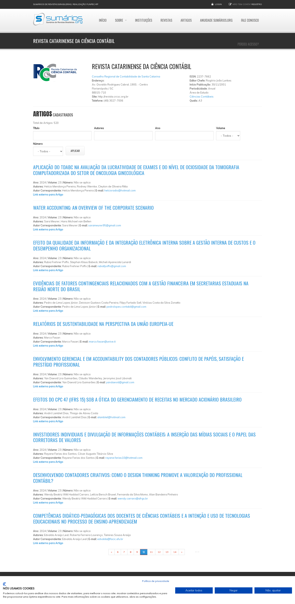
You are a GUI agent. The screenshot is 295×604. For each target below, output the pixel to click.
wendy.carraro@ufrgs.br (133, 498)
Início (103, 20)
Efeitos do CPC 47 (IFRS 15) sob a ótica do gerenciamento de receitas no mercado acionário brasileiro (137, 399)
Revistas (166, 20)
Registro (256, 4)
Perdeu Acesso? (248, 44)
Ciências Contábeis (202, 96)
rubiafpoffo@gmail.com (112, 266)
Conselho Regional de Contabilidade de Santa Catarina (126, 76)
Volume (220, 128)
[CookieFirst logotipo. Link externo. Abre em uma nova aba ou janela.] (4, 584)
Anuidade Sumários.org (216, 20)
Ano (157, 128)
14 (174, 551)
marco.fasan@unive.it (102, 341)
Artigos (186, 20)
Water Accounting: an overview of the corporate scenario (93, 207)
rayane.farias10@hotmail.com (123, 457)
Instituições (143, 20)
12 (159, 551)
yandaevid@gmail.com (120, 382)
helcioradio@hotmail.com (120, 190)
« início (102, 551)
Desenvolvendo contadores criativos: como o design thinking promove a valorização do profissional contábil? (137, 477)
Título (36, 128)
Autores (99, 128)
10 (144, 552)
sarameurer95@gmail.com (104, 225)
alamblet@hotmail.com (111, 417)
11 (151, 551)
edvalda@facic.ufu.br (110, 539)
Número (38, 143)
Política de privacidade (155, 581)
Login (218, 4)
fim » (189, 551)
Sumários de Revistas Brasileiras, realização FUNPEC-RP (65, 4)
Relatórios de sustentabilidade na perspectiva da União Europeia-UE (103, 323)
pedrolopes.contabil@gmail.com (126, 306)
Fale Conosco (250, 20)
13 (167, 551)
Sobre (119, 20)
